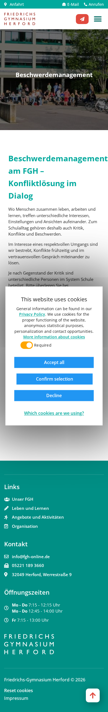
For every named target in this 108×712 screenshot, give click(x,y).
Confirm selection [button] (54, 379)
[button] (97, 19)
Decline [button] (54, 396)
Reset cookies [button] (18, 690)
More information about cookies (54, 336)
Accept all (54, 363)
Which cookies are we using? (54, 413)
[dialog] (54, 355)
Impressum (16, 698)
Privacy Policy (32, 314)
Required (42, 345)
